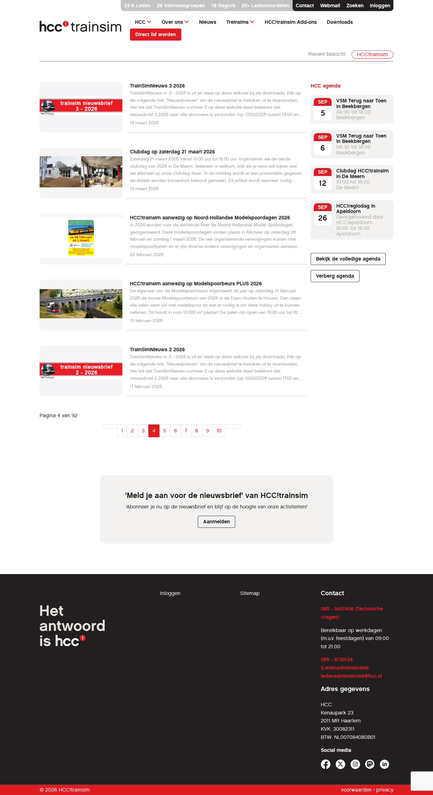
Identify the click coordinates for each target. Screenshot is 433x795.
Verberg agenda (335, 276)
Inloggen (380, 6)
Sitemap (250, 593)
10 (219, 431)
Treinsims (237, 22)
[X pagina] (341, 764)
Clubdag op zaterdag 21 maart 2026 (172, 152)
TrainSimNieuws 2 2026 (157, 349)
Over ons (172, 22)
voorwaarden (356, 790)
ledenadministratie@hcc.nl (351, 676)
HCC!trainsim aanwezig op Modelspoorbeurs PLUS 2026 (196, 284)
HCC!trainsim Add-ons (291, 22)
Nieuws (207, 22)
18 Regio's (223, 6)
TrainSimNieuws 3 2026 (157, 86)
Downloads (340, 22)
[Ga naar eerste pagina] (105, 426)
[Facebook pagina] (326, 764)
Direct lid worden (155, 34)
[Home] (81, 28)
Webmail (330, 6)
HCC (140, 22)
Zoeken (355, 6)
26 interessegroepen (181, 6)
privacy (384, 790)
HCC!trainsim (372, 54)
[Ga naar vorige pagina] (113, 426)
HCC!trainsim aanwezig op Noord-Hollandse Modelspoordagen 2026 (210, 218)
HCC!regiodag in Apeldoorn (355, 209)
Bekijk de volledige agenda (348, 259)
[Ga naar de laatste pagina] (237, 426)
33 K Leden (137, 6)
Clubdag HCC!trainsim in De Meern (362, 173)
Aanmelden (216, 522)
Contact (305, 6)
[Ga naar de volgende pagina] (229, 426)
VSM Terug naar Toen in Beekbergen (361, 103)
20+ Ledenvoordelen (265, 6)
